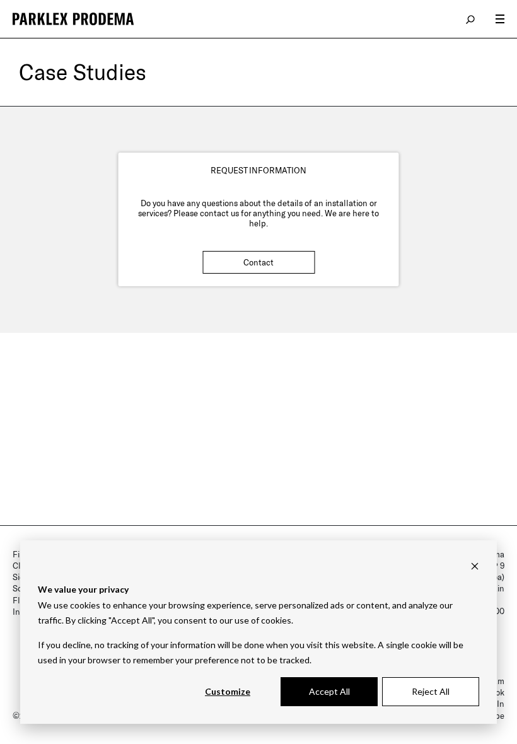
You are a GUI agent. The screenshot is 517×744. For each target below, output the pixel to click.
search (471, 19)
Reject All (431, 691)
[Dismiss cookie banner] (474, 566)
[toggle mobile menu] (500, 19)
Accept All (329, 691)
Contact (258, 262)
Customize (227, 691)
